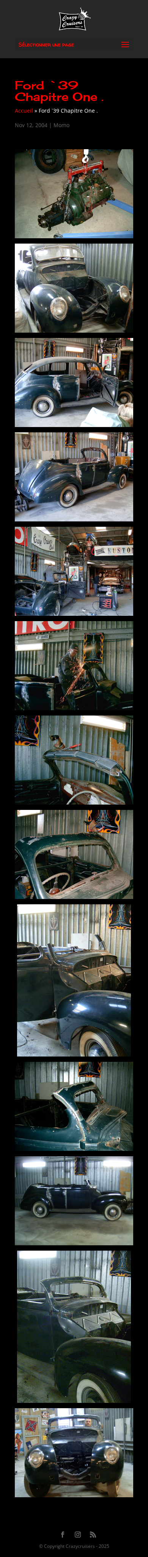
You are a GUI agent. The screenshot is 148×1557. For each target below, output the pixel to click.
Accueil (24, 110)
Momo (61, 125)
